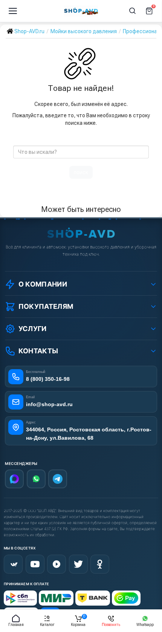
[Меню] (12, 10)
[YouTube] (35, 564)
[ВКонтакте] (13, 564)
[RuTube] (56, 564)
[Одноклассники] (99, 564)
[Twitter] (78, 564)
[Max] (14, 478)
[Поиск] (132, 10)
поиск (81, 172)
